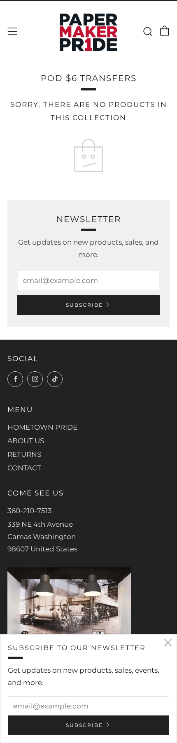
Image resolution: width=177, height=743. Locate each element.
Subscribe (84, 305)
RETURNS (24, 454)
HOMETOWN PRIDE (42, 427)
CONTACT (24, 468)
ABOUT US (25, 441)
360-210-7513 (29, 511)
